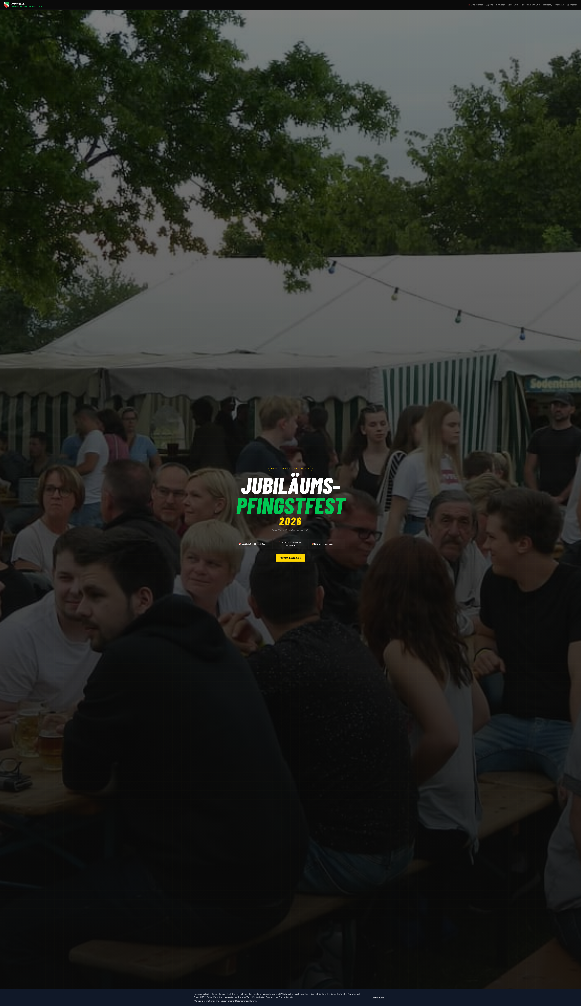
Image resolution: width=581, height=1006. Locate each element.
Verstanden (378, 997)
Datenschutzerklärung (245, 1000)
